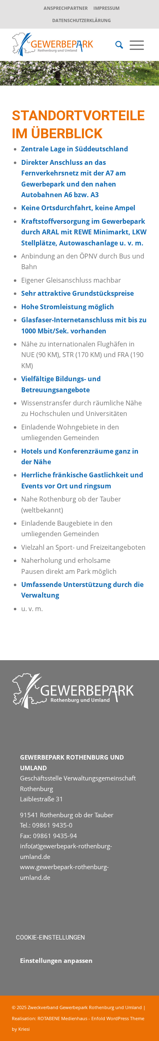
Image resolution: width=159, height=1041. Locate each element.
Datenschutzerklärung (81, 20)
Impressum (106, 8)
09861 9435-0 (52, 825)
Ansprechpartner (66, 8)
